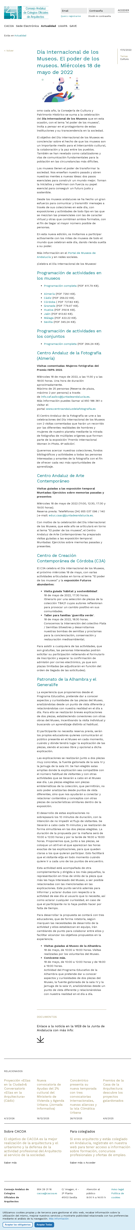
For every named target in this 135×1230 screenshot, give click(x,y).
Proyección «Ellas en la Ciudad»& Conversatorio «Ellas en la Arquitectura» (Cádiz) (17, 1090)
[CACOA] (26, 12)
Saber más (10, 1162)
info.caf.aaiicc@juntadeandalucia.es (65, 396)
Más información (59, 1218)
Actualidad (48, 26)
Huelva (48, 309)
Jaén (47, 313)
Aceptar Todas (44, 1224)
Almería (49, 293)
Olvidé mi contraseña (99, 16)
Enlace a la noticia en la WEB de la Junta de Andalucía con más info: (71, 1028)
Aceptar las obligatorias (18, 1224)
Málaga (49, 318)
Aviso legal (117, 1189)
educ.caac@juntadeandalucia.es (71, 515)
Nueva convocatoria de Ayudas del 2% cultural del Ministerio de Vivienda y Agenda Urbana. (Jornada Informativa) (50, 1094)
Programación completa (60, 285)
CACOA (9, 26)
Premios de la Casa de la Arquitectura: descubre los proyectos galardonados (113, 1090)
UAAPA (63, 26)
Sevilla (48, 322)
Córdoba (49, 302)
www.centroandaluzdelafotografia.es (71, 408)
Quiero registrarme (71, 16)
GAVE (73, 26)
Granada (49, 305)
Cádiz (48, 298)
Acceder (90, 1162)
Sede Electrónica (27, 26)
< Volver (9, 50)
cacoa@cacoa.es (47, 1193)
